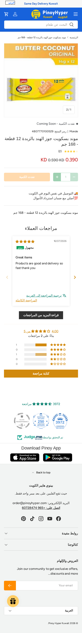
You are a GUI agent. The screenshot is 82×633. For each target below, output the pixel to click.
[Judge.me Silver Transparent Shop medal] (22, 421)
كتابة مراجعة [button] (41, 373)
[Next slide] (75, 277)
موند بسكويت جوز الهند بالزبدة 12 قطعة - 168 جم (42, 37)
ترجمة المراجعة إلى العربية (44, 295)
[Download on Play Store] (57, 457)
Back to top (43, 472)
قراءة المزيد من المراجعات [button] (41, 315)
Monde (73, 131)
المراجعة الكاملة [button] (26, 300)
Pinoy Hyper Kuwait (58, 623)
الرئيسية (74, 37)
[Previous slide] (7, 277)
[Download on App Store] (25, 457)
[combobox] (41, 25)
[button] (6, 14)
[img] (25, 241)
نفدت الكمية (27, 177)
